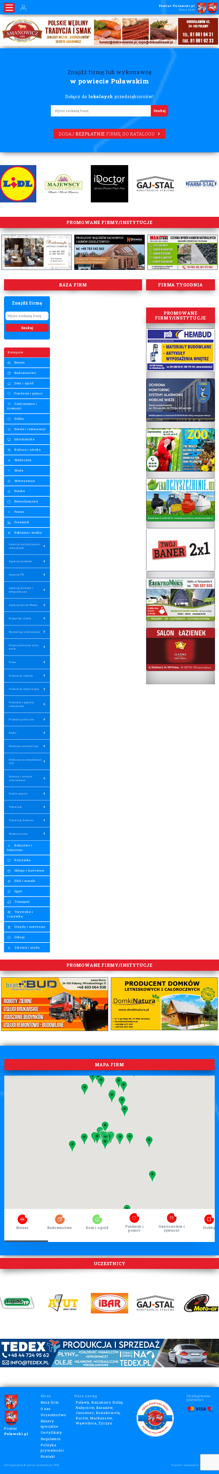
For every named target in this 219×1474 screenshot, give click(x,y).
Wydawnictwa (18, 833)
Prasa (12, 662)
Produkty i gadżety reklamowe (21, 704)
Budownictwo (24, 373)
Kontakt (48, 1456)
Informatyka (24, 439)
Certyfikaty (51, 1432)
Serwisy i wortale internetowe (20, 778)
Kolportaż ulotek (20, 618)
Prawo (18, 512)
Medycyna (22, 460)
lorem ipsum (22, 1217)
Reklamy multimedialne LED (25, 761)
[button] (84, 1139)
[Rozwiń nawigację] (9, 8)
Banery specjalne (49, 1424)
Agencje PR (16, 574)
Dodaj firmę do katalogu (107, 134)
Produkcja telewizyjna (24, 689)
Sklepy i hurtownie (28, 870)
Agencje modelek (20, 561)
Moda (18, 470)
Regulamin (51, 1438)
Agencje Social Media (23, 605)
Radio (13, 732)
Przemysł (21, 522)
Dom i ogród (23, 383)
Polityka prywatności (52, 1448)
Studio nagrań (18, 793)
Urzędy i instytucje (29, 927)
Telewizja (15, 806)
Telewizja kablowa (21, 820)
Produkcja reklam (21, 675)
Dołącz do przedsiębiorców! (109, 96)
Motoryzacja (24, 481)
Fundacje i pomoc (28, 393)
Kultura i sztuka (27, 450)
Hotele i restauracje (29, 429)
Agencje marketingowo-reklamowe (25, 546)
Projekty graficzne (21, 719)
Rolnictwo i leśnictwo (19, 847)
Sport (17, 891)
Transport (21, 902)
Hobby (18, 419)
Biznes (19, 362)
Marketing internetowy (24, 631)
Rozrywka (22, 860)
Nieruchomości (25, 501)
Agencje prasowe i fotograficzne (21, 589)
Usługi (19, 937)
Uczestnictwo (54, 1414)
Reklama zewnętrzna (23, 746)
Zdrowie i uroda (26, 947)
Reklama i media (27, 532)
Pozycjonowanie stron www (24, 647)
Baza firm (50, 1402)
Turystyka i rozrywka (20, 914)
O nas (46, 1408)
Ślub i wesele (24, 881)
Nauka (19, 491)
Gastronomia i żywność (22, 406)
